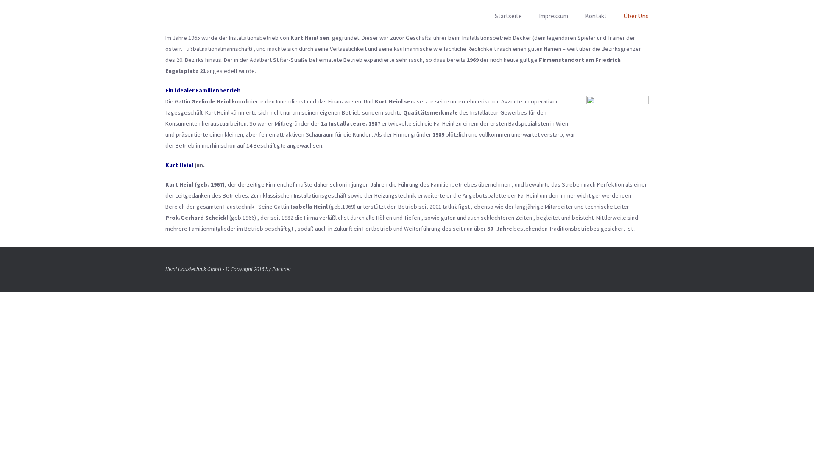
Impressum (553, 16)
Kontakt (596, 16)
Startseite (508, 16)
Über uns (636, 16)
